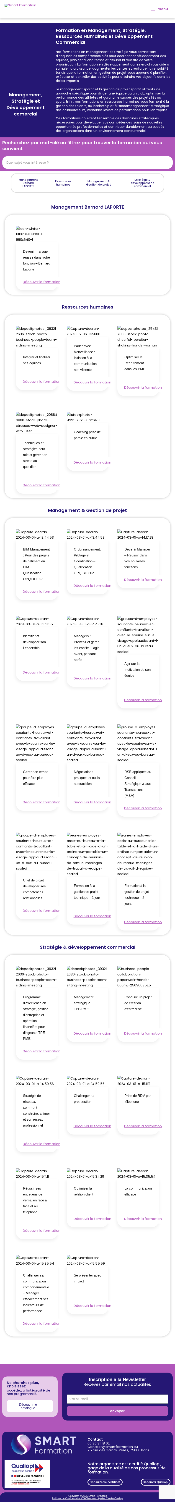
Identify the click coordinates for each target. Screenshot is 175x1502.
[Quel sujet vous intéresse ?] (158, 162)
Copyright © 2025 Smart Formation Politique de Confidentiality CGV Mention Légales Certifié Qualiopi (87, 1497)
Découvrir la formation (41, 281)
